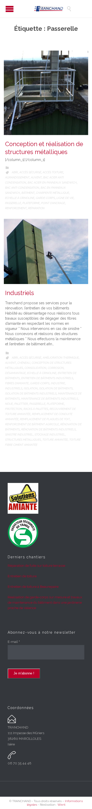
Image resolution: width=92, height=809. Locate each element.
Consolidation (35, 368)
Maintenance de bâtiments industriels (49, 398)
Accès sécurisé (30, 172)
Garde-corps (45, 198)
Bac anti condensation (22, 187)
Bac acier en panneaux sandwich (52, 182)
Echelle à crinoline (19, 198)
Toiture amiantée (55, 439)
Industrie (58, 383)
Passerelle (13, 203)
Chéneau (23, 363)
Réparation (36, 208)
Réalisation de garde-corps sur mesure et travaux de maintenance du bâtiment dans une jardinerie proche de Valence (45, 602)
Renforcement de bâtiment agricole (32, 424)
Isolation (31, 388)
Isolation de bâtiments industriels (30, 393)
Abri (15, 172)
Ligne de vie (65, 198)
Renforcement (16, 208)
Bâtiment (27, 193)
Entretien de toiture (22, 576)
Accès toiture (53, 172)
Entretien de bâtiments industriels (47, 378)
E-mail (14, 642)
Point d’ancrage (53, 203)
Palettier (21, 404)
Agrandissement (17, 177)
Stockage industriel (49, 434)
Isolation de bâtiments (56, 388)
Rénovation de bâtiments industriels (48, 429)
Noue (9, 404)
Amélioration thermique (61, 357)
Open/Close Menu (9, 8)
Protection (13, 409)
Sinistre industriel (19, 434)
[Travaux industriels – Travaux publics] (49, 8)
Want (61, 804)
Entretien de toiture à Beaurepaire (33, 587)
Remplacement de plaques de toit (45, 419)
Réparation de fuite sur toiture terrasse (36, 566)
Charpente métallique (52, 193)
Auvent (36, 177)
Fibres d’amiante (17, 383)
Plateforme (31, 203)
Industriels (19, 293)
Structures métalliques (23, 439)
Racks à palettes (36, 409)
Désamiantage (15, 373)
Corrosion (56, 368)
